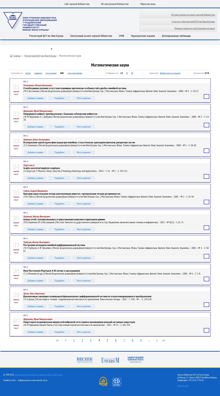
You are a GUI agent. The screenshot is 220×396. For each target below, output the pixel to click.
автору (28, 73)
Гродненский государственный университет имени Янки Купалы (38, 374)
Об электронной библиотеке (115, 3)
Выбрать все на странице (170, 73)
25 (127, 73)
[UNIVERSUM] (110, 361)
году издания (51, 73)
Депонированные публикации (176, 36)
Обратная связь (148, 3)
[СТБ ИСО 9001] (118, 385)
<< (57, 340)
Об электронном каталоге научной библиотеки (193, 14)
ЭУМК (121, 36)
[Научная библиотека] (135, 360)
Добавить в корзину (35, 98)
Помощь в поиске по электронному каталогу (194, 28)
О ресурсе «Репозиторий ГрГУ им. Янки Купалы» (193, 21)
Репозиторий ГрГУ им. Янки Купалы (46, 36)
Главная (17, 56)
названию (38, 73)
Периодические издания (143, 36)
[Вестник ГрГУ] (85, 361)
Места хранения (84, 98)
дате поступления (74, 73)
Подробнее (59, 98)
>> (164, 340)
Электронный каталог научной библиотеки (91, 36)
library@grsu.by (183, 385)
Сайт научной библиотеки (76, 3)
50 (132, 73)
